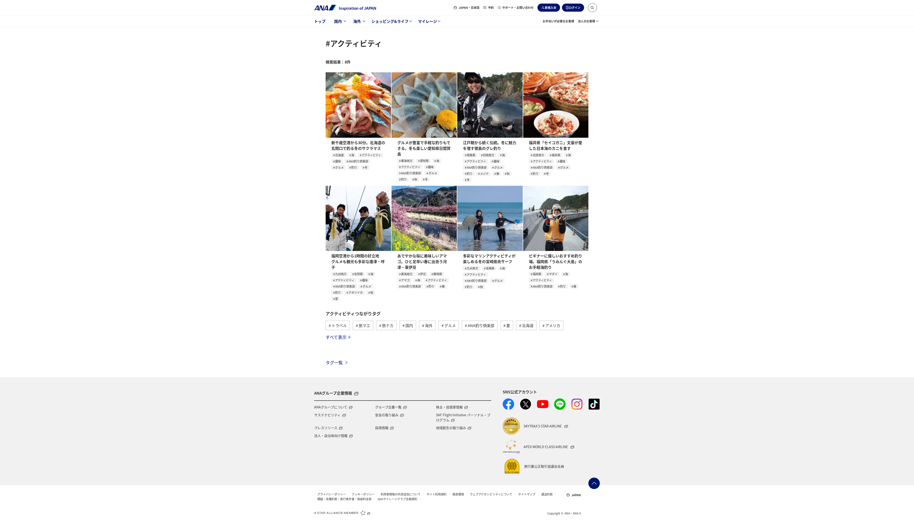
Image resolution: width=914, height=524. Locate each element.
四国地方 (488, 155)
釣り (354, 167)
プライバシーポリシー (331, 494)
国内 (338, 21)
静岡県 (437, 274)
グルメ (339, 167)
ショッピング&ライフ (389, 21)
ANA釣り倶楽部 (358, 161)
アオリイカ (355, 292)
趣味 (338, 161)
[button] (592, 7)
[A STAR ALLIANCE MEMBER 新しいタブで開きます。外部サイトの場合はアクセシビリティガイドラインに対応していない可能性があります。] (342, 512)
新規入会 (550, 7)
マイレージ (427, 21)
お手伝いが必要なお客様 (558, 21)
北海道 (339, 155)
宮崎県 (490, 268)
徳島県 (471, 155)
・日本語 (469, 7)
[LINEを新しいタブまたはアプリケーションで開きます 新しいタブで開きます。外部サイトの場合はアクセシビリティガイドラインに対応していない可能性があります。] (560, 404)
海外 (357, 21)
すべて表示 (336, 337)
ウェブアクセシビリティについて (491, 494)
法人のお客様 (586, 21)
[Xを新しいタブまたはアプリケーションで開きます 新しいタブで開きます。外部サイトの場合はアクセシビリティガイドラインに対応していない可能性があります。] (525, 404)
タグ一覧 (334, 362)
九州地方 (341, 274)
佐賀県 (358, 274)
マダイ (553, 274)
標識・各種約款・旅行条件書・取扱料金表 (344, 499)
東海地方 (406, 161)
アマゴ (405, 280)
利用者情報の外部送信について (401, 494)
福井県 (556, 155)
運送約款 (547, 494)
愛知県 (424, 161)
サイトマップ (526, 494)
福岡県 (537, 274)
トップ (320, 21)
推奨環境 (458, 494)
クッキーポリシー (363, 494)
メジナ (484, 173)
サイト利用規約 (437, 494)
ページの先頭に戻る (594, 483)
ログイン (574, 7)
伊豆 (423, 274)
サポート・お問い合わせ (518, 7)
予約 (491, 7)
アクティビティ (371, 155)
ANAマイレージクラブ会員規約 (397, 499)
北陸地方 (538, 155)
